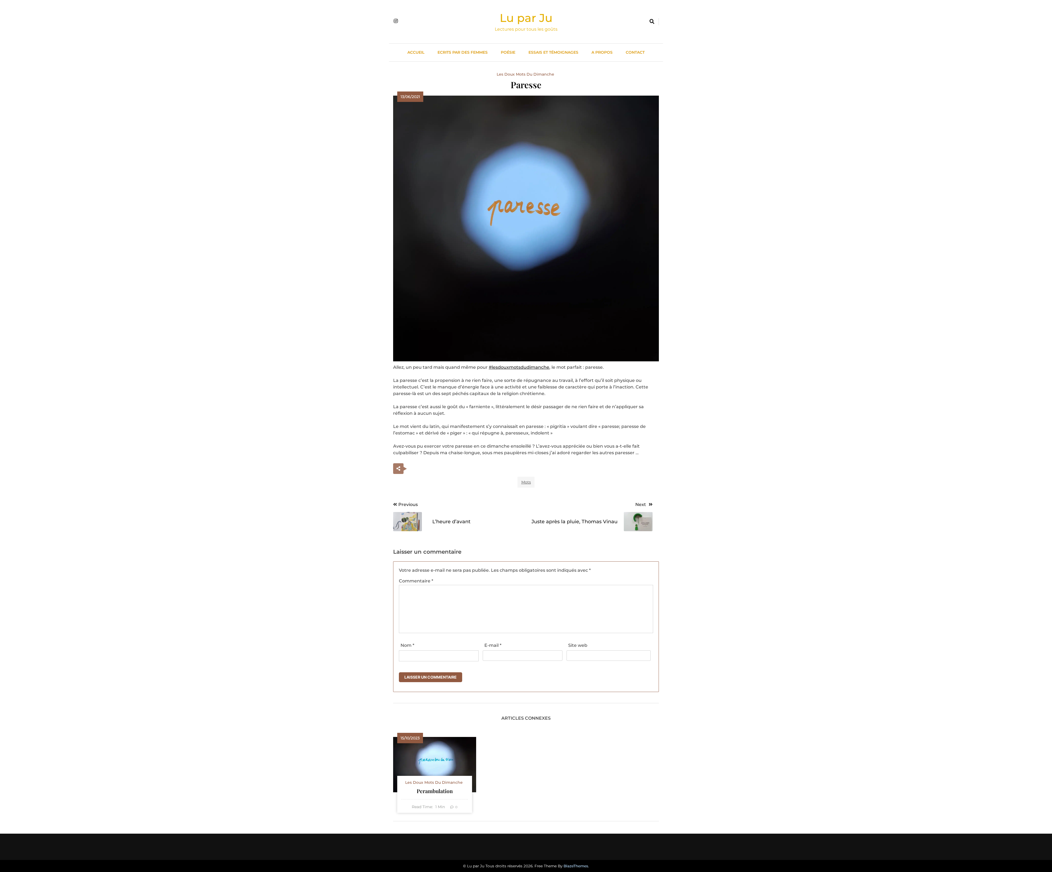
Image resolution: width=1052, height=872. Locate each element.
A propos (602, 52)
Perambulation (435, 790)
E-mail (492, 645)
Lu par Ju (526, 18)
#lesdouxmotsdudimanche (519, 367)
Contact (635, 52)
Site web (577, 645)
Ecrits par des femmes (463, 52)
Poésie (508, 52)
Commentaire (416, 581)
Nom (407, 645)
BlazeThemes (576, 866)
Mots (526, 482)
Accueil (415, 52)
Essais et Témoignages (553, 52)
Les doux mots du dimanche (525, 74)
